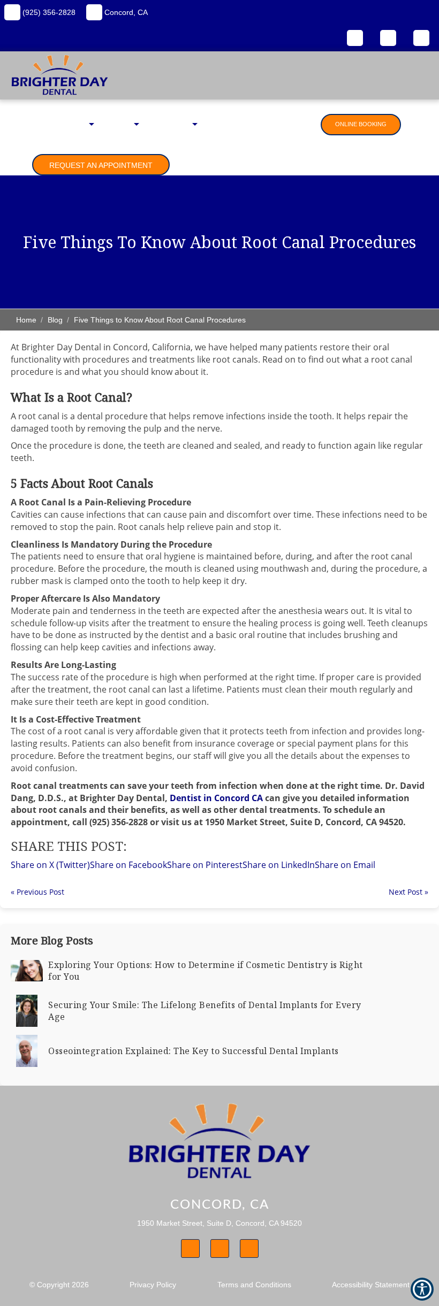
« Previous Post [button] (37, 892)
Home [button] (41, 124)
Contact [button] (298, 124)
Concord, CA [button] (125, 12)
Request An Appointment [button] (101, 165)
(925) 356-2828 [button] (47, 12)
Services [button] (116, 124)
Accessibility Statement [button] (371, 1284)
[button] (345, 865)
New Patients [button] (168, 124)
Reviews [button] (255, 124)
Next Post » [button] (408, 892)
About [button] (76, 124)
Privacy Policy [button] (153, 1284)
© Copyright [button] (59, 1284)
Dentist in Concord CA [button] (216, 798)
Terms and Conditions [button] (254, 1284)
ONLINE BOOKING (361, 124)
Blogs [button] (216, 124)
